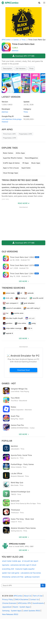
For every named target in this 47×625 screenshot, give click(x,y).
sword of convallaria (13, 308)
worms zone (18, 313)
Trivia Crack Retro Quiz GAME (20, 180)
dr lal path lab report (30, 561)
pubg (34, 323)
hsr (7, 313)
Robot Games (8, 153)
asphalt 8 (9, 333)
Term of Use (37, 596)
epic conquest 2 (12, 303)
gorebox (9, 323)
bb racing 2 (22, 298)
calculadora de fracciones (30, 573)
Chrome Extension (9, 603)
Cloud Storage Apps (10, 173)
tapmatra (5, 565)
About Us (27, 596)
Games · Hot (9, 383)
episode (31, 293)
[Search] (42, 586)
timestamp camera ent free (12, 577)
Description (7, 68)
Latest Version (11, 97)
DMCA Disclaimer (21, 599)
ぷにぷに (32, 318)
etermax (15, 50)
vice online (22, 323)
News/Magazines (31, 158)
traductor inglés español (24, 569)
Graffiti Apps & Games (11, 163)
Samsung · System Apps (11, 611)
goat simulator (29, 303)
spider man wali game (10, 573)
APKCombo (6, 40)
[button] (39, 3)
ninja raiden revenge (13, 328)
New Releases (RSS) (10, 614)
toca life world (38, 298)
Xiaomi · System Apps (21, 607)
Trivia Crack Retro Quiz (23, 44)
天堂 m (29, 328)
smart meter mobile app (11, 561)
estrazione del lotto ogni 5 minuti (23, 565)
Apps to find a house (11, 168)
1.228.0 (7, 105)
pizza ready (10, 293)
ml (21, 293)
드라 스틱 (9, 298)
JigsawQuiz (6, 607)
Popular (7, 441)
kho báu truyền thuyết (14, 318)
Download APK (24, 56)
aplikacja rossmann (32, 577)
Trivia (31, 68)
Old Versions (20, 68)
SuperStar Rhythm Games (12, 158)
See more (23, 281)
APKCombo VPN (24, 603)
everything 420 (8, 569)
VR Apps (25, 163)
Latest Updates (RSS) (31, 611)
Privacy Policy (7, 599)
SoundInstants (38, 603)
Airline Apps (20, 153)
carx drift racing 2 (33, 308)
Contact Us (34, 599)
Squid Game (25, 168)
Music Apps (35, 163)
